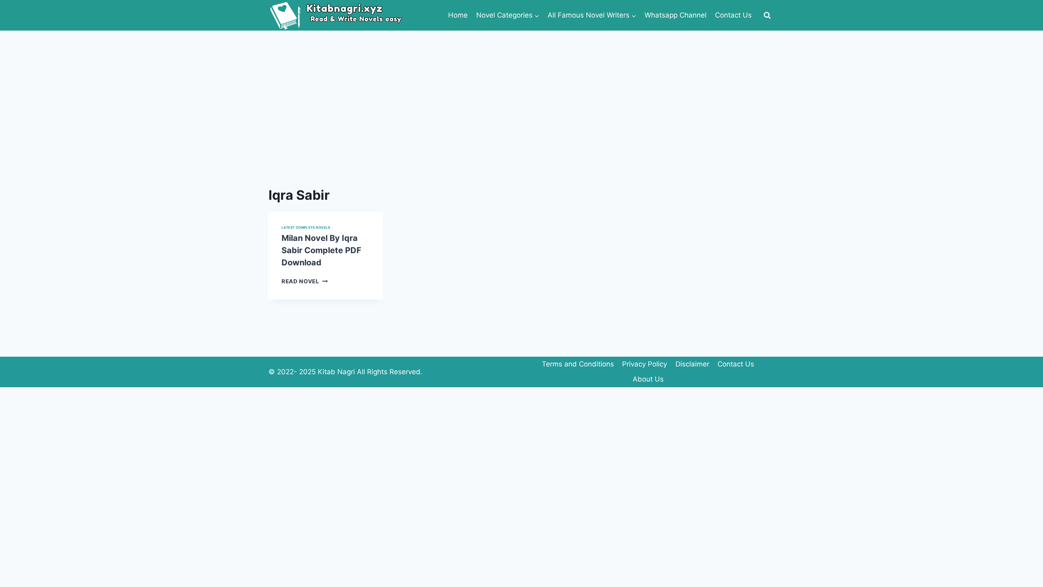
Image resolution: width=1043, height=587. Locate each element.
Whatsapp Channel (675, 15)
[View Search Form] (767, 15)
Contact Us (733, 15)
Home (458, 15)
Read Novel (305, 281)
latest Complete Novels (306, 227)
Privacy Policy (644, 364)
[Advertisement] (521, 92)
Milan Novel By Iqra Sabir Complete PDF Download (321, 250)
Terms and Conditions (578, 364)
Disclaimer (692, 364)
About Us (648, 379)
